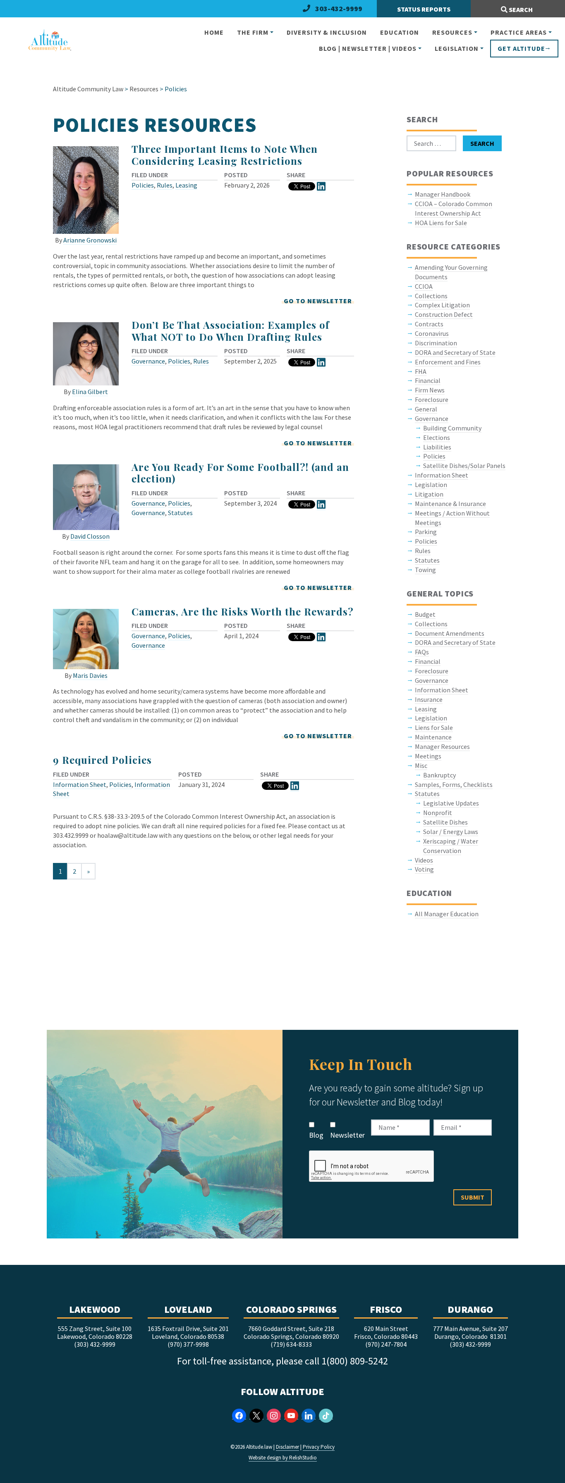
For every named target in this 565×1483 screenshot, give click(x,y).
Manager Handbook (442, 194)
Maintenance (433, 737)
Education (399, 32)
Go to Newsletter (318, 300)
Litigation (429, 494)
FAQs (422, 652)
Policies (143, 185)
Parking (426, 532)
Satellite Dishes (445, 822)
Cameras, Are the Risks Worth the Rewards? (243, 611)
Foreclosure (431, 399)
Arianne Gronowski (90, 240)
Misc (421, 765)
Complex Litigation (442, 305)
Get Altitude (521, 48)
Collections (431, 296)
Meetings (428, 756)
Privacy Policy (319, 1446)
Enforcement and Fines (448, 362)
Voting (424, 869)
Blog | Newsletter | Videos (368, 48)
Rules (164, 185)
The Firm (252, 32)
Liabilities (437, 447)
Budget (425, 614)
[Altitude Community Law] (46, 41)
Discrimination (436, 343)
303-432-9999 (338, 8)
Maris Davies (90, 675)
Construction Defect (444, 314)
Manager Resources (442, 746)
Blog (316, 1135)
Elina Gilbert (90, 391)
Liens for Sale (434, 727)
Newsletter (347, 1135)
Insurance (429, 699)
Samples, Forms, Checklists (454, 784)
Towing (425, 570)
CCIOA (424, 286)
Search (520, 9)
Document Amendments (449, 633)
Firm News (430, 390)
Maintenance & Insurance (450, 503)
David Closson (90, 536)
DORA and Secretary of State (455, 352)
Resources (452, 32)
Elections (436, 437)
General (426, 409)
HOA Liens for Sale (441, 223)
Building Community (452, 428)
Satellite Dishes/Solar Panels (464, 465)
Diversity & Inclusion (327, 32)
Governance (148, 361)
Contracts (429, 324)
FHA (420, 371)
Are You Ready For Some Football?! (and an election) (240, 472)
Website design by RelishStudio (283, 1457)
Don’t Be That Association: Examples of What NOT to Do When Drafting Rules (230, 330)
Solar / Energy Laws (450, 831)
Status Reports (423, 9)
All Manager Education (447, 914)
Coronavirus (432, 333)
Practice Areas (519, 32)
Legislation (457, 48)
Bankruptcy (439, 775)
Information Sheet (79, 784)
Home (214, 32)
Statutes (180, 513)
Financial (428, 380)
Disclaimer (287, 1446)
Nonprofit (437, 812)
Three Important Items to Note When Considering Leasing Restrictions (225, 154)
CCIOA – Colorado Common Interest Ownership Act (453, 208)
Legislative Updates (451, 803)
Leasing (186, 185)
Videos (424, 860)
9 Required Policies (102, 759)
